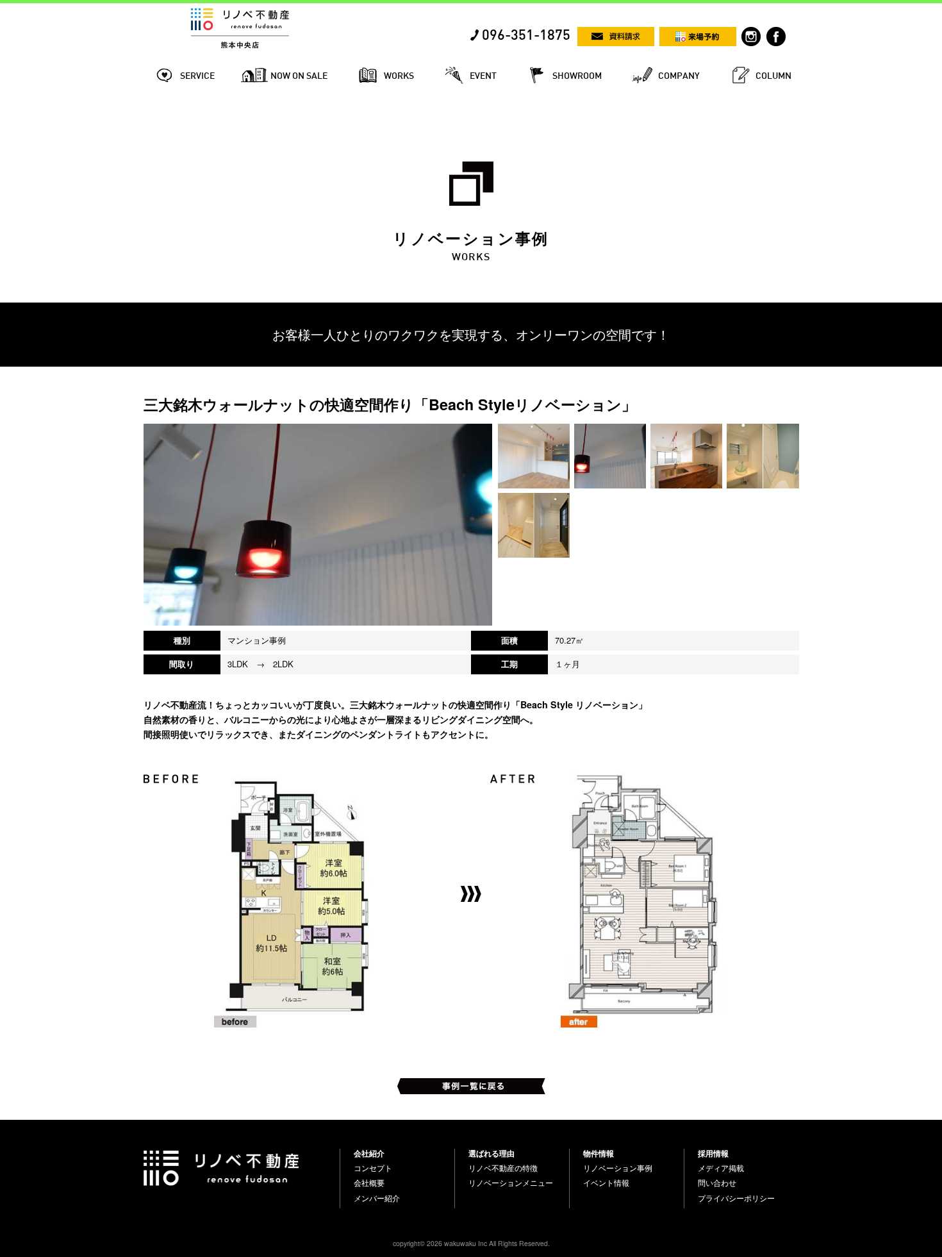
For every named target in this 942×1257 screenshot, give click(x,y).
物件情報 (598, 1153)
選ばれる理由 (491, 1153)
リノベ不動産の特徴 (503, 1168)
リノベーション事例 (617, 1168)
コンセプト (373, 1168)
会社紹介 (369, 1153)
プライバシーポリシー (736, 1198)
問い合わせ (717, 1182)
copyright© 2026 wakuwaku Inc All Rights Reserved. (471, 1243)
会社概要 (369, 1182)
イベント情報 (606, 1182)
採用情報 (713, 1153)
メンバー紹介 (377, 1198)
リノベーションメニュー (510, 1182)
